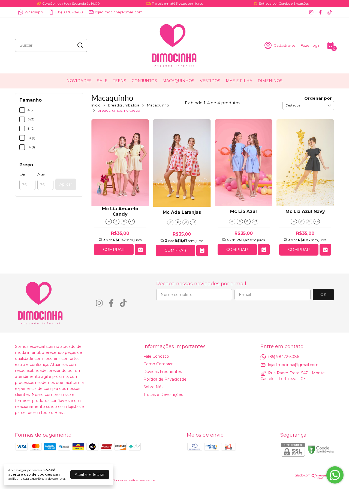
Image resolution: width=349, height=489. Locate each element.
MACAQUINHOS (178, 80)
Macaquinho (158, 105)
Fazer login (310, 45)
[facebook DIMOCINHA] (320, 12)
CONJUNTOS (144, 80)
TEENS (119, 80)
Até (41, 174)
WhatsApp (34, 12)
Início (96, 105)
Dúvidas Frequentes (162, 371)
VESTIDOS (210, 80)
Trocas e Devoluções (163, 394)
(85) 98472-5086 (283, 356)
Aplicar (65, 184)
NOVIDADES (79, 80)
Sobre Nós (153, 386)
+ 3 (131, 221)
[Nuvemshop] (314, 478)
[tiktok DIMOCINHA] (329, 12)
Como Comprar (158, 363)
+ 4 (193, 222)
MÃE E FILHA (239, 80)
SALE (102, 80)
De (22, 174)
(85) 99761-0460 (69, 12)
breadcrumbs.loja (123, 105)
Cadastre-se (285, 45)
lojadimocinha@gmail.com (119, 12)
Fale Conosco (156, 356)
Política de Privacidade (164, 379)
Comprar (114, 249)
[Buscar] (80, 45)
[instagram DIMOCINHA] (311, 12)
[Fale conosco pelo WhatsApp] (335, 475)
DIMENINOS (270, 80)
